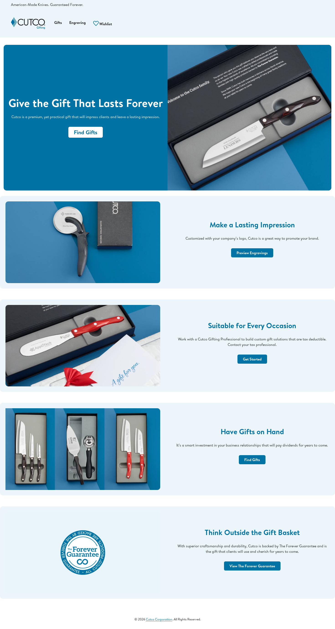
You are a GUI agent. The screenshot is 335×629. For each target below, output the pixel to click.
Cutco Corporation (159, 619)
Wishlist (105, 23)
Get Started (252, 359)
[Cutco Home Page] (28, 23)
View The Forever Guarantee (252, 565)
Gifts (58, 22)
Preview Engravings (252, 252)
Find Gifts (85, 132)
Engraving (77, 22)
